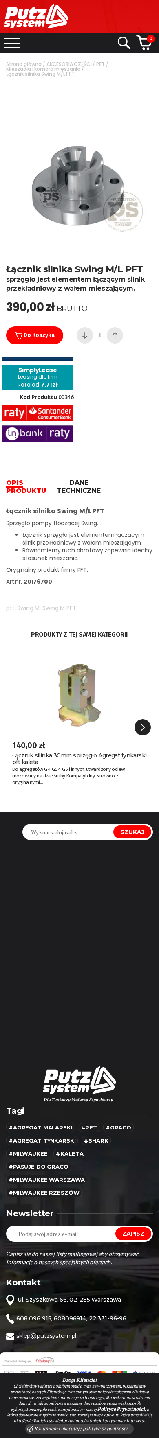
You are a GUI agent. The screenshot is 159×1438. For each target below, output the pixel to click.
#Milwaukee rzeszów (44, 1192)
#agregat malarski (41, 1127)
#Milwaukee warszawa (47, 1179)
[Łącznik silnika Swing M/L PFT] (79, 166)
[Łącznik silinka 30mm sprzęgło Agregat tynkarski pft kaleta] (79, 690)
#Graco (118, 1127)
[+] (115, 335)
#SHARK (96, 1140)
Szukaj (132, 832)
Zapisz (133, 1233)
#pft (89, 1127)
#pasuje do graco (38, 1166)
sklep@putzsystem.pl (46, 1336)
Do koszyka (38, 335)
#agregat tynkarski (42, 1140)
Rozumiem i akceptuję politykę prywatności (80, 1428)
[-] (85, 335)
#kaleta (69, 1153)
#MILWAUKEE (28, 1153)
